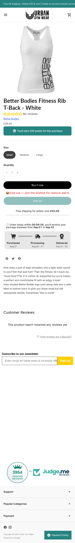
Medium (24, 154)
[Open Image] (37, 60)
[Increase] (17, 172)
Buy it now (37, 185)
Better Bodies (11, 118)
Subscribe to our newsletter (20, 353)
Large (39, 154)
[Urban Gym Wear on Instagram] (10, 527)
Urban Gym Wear (26, 534)
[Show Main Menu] (5, 15)
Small (9, 154)
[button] (13, 114)
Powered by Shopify (11, 538)
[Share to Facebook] (19, 258)
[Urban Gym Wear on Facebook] (5, 527)
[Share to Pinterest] (7, 258)
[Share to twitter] (13, 258)
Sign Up (65, 360)
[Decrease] (7, 172)
